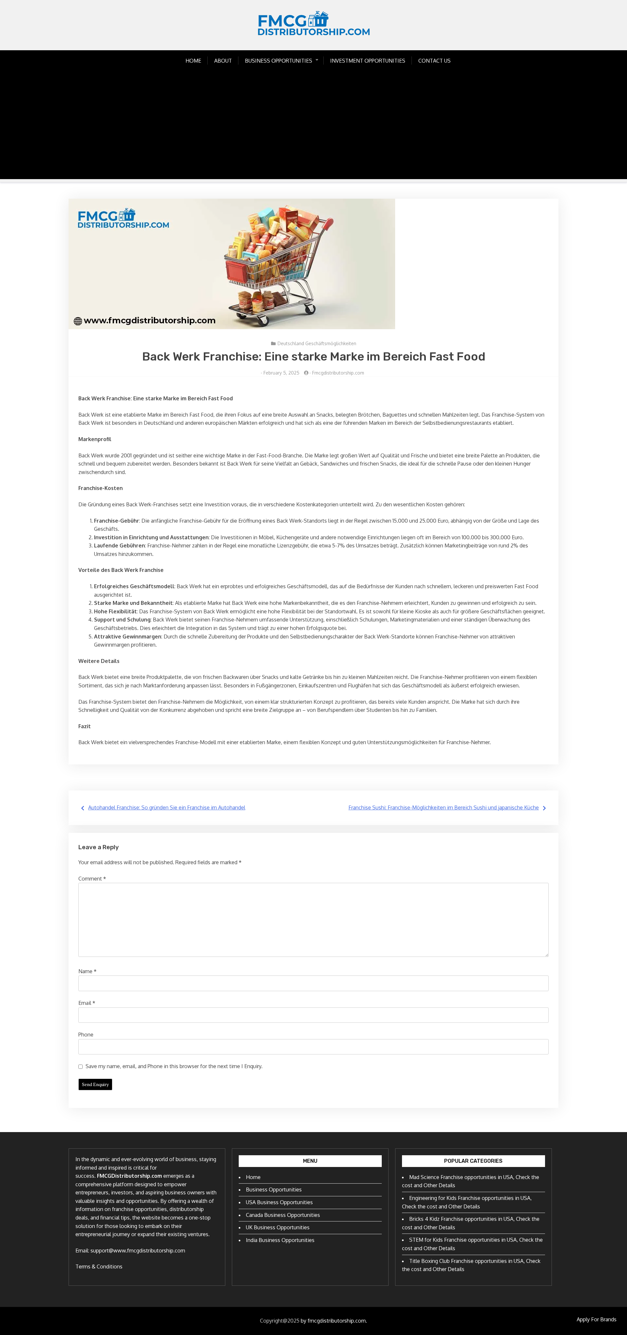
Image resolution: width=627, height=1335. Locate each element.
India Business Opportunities (280, 1240)
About (223, 60)
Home (193, 60)
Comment (92, 878)
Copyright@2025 (279, 1320)
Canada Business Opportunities (283, 1215)
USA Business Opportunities (279, 1202)
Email (86, 1003)
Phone (85, 1034)
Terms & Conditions (98, 1266)
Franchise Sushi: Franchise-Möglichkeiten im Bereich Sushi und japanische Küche (443, 807)
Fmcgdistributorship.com (338, 373)
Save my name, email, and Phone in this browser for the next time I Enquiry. (174, 1066)
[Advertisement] (313, 133)
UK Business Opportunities (278, 1227)
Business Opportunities (278, 60)
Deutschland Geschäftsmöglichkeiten (317, 343)
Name (87, 971)
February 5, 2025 (281, 373)
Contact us (434, 60)
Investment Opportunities (367, 60)
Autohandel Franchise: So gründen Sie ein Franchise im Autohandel (166, 807)
